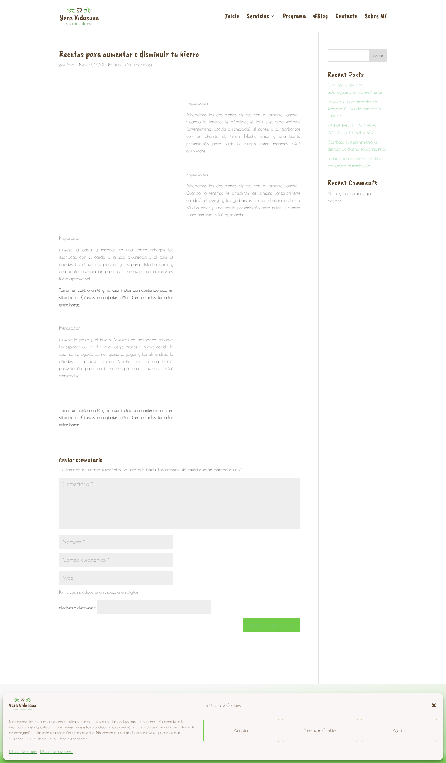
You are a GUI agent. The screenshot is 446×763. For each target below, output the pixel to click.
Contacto (346, 17)
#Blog (321, 17)
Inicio (232, 17)
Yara (71, 65)
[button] (434, 705)
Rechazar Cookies (320, 730)
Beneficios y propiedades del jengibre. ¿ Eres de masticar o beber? (354, 109)
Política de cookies (23, 751)
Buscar (377, 55)
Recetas (114, 65)
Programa (294, 17)
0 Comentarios (138, 65)
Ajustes (399, 730)
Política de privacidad (56, 751)
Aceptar (241, 730)
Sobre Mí (376, 17)
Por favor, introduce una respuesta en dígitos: (99, 592)
